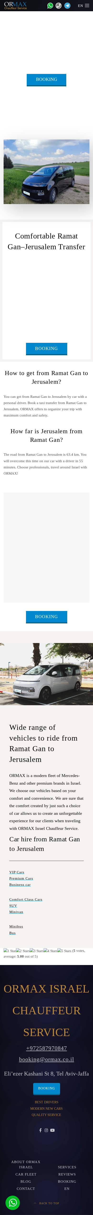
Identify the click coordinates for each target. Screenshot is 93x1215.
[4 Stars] (50, 951)
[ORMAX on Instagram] (47, 1130)
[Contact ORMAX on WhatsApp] (49, 5)
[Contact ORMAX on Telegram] (66, 5)
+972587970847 (46, 1048)
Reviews (67, 1174)
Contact (26, 1189)
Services (67, 1167)
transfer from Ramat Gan (27, 269)
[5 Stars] (64, 951)
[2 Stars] (23, 951)
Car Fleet (26, 1174)
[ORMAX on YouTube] (52, 1130)
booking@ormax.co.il (46, 1059)
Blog (26, 1181)
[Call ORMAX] (57, 5)
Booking (46, 79)
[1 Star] (10, 951)
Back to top (48, 1203)
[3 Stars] (37, 951)
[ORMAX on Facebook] (41, 1130)
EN (81, 6)
